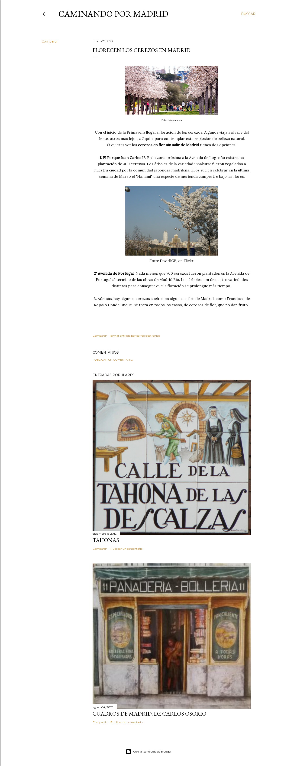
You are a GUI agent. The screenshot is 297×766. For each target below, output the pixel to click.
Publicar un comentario (113, 359)
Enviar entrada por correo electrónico (135, 335)
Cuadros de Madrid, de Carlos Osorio (149, 713)
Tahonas (106, 540)
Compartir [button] (50, 41)
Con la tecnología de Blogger (152, 751)
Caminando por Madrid (113, 13)
